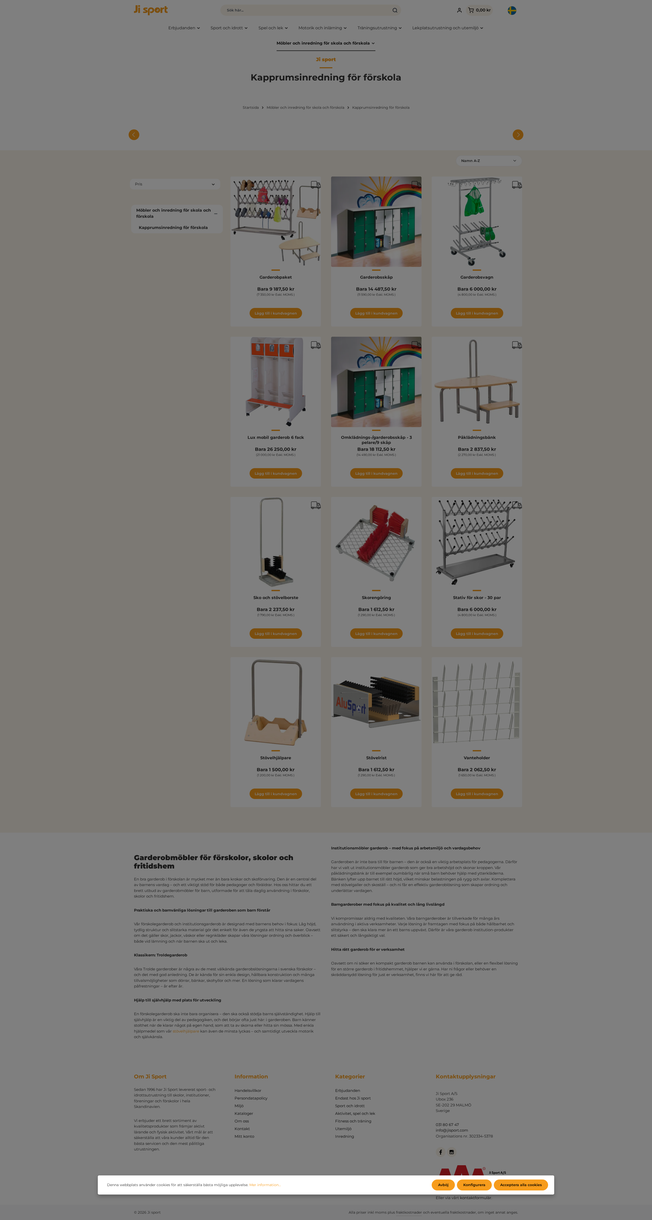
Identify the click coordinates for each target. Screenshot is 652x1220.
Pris (138, 184)
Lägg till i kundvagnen (276, 313)
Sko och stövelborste (275, 597)
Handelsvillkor (248, 1090)
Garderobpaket (276, 277)
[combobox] (305, 10)
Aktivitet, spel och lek (355, 1113)
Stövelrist (376, 757)
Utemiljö (343, 1128)
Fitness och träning (353, 1121)
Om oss (242, 1121)
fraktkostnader (409, 1212)
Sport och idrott (350, 1105)
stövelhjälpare (186, 1031)
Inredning (344, 1136)
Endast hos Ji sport (353, 1098)
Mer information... (265, 1185)
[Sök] (395, 10)
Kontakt (242, 1128)
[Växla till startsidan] (151, 10)
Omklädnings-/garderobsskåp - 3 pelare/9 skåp (376, 440)
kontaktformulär (475, 1197)
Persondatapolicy (251, 1098)
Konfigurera (474, 1185)
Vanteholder (477, 757)
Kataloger (244, 1113)
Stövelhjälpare (275, 757)
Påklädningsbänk (477, 437)
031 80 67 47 (447, 1124)
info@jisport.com (452, 1130)
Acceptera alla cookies (521, 1185)
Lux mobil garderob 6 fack (276, 437)
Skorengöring (376, 597)
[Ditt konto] (459, 10)
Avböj (443, 1185)
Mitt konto (244, 1136)
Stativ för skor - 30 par (477, 597)
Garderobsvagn (476, 277)
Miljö (239, 1105)
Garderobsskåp (376, 277)
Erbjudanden (347, 1090)
